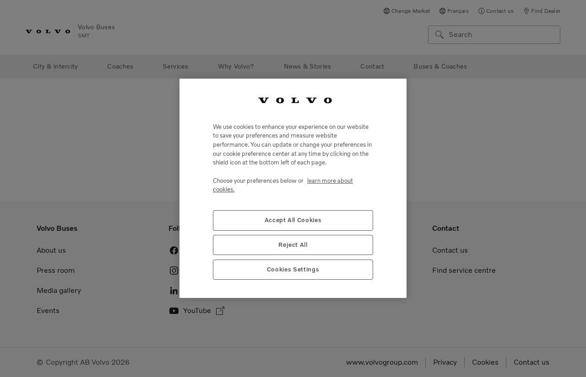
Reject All (293, 245)
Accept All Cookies (293, 220)
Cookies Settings (293, 269)
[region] (293, 188)
